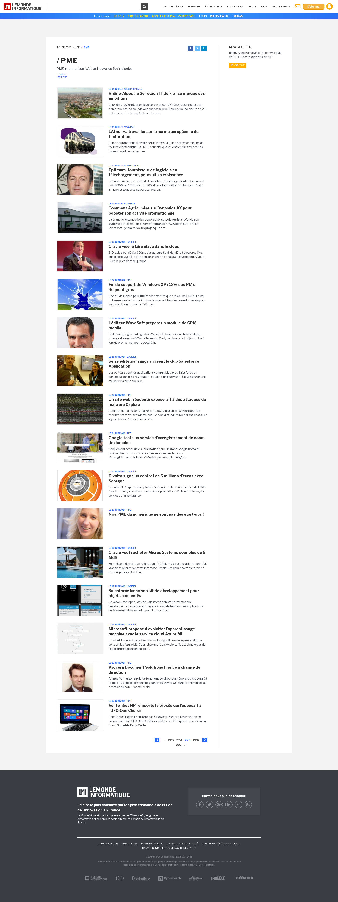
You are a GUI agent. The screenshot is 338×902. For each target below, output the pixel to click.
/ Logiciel (62, 74)
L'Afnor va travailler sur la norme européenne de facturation (154, 134)
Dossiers (194, 6)
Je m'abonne (238, 65)
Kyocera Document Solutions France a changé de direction (154, 670)
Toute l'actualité (68, 47)
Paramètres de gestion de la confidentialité (169, 848)
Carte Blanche (138, 16)
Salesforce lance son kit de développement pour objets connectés (154, 593)
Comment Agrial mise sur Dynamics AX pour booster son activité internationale (150, 210)
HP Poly (119, 16)
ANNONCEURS (129, 844)
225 (187, 740)
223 (171, 740)
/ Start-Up (62, 77)
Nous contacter (108, 844)
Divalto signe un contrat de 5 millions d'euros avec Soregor (156, 478)
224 (179, 740)
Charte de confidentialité (182, 844)
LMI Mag (237, 16)
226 (196, 740)
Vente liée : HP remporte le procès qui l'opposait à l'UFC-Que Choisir (155, 708)
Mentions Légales (151, 844)
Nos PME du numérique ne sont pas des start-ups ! (156, 514)
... (164, 740)
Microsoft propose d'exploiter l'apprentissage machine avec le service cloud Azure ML (152, 631)
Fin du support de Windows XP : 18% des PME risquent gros (152, 287)
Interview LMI (219, 16)
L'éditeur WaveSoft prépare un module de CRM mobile (152, 325)
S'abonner (314, 6)
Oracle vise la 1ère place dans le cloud (144, 246)
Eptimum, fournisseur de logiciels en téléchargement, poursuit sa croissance (146, 172)
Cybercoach (186, 16)
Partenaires (281, 6)
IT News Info (136, 815)
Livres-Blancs (258, 6)
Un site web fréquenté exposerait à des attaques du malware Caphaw (157, 402)
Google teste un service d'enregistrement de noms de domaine (156, 440)
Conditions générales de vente (221, 844)
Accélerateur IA (163, 16)
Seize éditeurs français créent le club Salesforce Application (154, 364)
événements (213, 6)
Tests (203, 16)
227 (178, 745)
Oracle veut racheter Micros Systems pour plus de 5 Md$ (157, 555)
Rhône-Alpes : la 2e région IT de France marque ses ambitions (157, 96)
